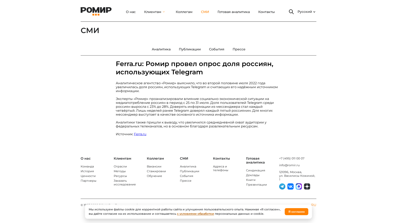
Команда (87, 166)
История (87, 171)
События (186, 176)
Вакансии (154, 166)
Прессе (185, 181)
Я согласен (296, 211)
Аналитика (188, 166)
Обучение (154, 176)
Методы (120, 171)
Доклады (252, 175)
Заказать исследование (125, 182)
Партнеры (88, 181)
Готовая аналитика (234, 12)
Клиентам (152, 12)
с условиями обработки (195, 214)
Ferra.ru (140, 134)
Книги (251, 180)
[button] (291, 11)
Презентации (256, 184)
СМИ (205, 12)
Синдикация (255, 170)
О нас (131, 12)
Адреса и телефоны (220, 168)
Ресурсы (120, 176)
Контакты (266, 12)
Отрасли (120, 166)
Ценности (88, 176)
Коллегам (184, 12)
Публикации (189, 171)
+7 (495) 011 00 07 (291, 158)
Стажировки (156, 171)
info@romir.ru (289, 165)
